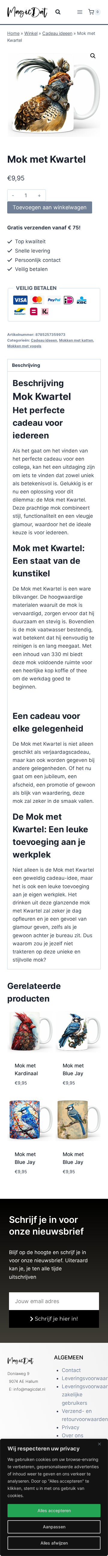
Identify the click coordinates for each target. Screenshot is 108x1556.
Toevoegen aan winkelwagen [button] (31, 1084)
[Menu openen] (79, 12)
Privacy (70, 1427)
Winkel (31, 33)
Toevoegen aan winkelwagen (50, 207)
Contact (71, 1370)
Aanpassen (54, 1526)
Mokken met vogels (24, 346)
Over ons (72, 1435)
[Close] (101, 1443)
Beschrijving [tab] (26, 365)
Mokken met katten (76, 340)
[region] (54, 1497)
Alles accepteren (54, 1510)
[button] (93, 56)
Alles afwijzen (54, 1542)
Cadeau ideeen (57, 33)
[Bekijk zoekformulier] (54, 12)
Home (13, 33)
